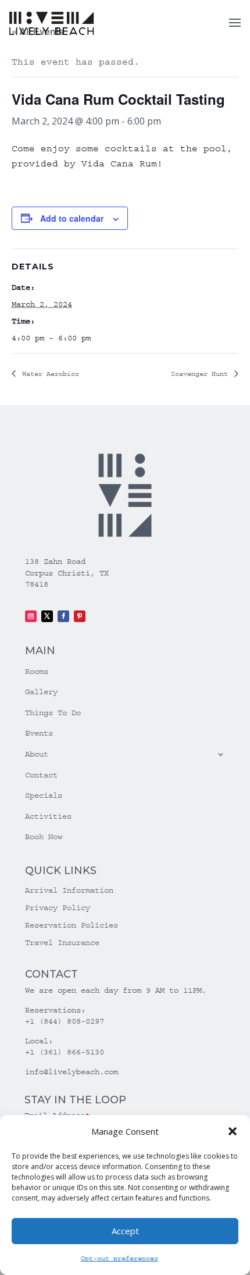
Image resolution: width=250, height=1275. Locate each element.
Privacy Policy (57, 908)
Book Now (43, 836)
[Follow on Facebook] (63, 616)
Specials (43, 795)
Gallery (41, 692)
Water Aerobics (48, 374)
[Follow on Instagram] (31, 616)
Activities (48, 816)
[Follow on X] (47, 616)
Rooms (36, 671)
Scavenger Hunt (201, 374)
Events (39, 733)
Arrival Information (69, 890)
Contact (41, 775)
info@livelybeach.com (71, 1072)
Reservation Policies (71, 925)
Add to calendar (71, 218)
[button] (232, 1131)
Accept (125, 1231)
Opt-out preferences (119, 1258)
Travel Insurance (62, 943)
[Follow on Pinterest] (79, 616)
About (36, 754)
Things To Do (53, 713)
